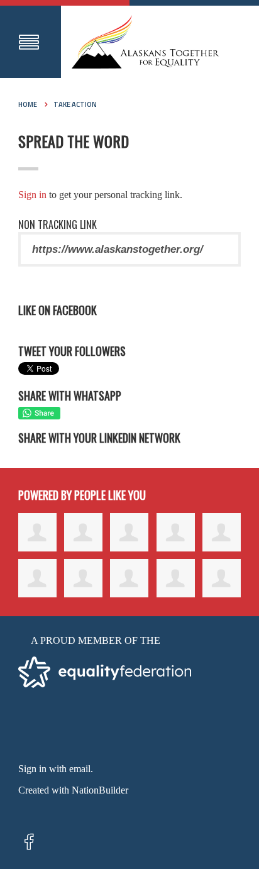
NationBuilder (100, 790)
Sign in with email (54, 768)
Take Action (75, 104)
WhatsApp (39, 413)
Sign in (32, 194)
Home (27, 104)
